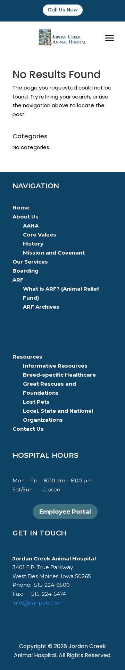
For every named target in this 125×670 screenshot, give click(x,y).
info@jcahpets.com (38, 602)
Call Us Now (63, 9)
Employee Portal (65, 511)
